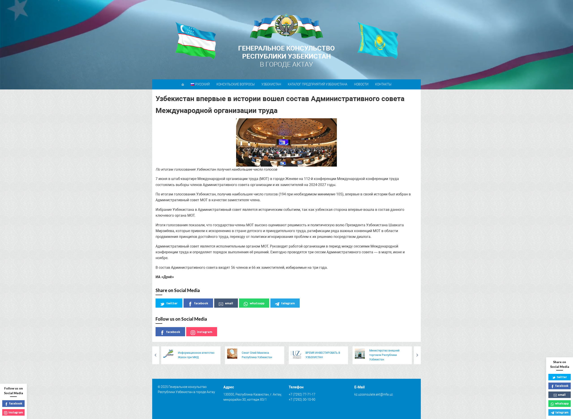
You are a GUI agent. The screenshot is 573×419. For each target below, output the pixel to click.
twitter (171, 303)
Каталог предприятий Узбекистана (317, 84)
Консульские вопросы (235, 84)
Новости (361, 84)
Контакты (383, 84)
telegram (288, 303)
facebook (201, 303)
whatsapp (257, 303)
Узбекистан (271, 84)
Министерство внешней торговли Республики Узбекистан (384, 355)
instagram (204, 332)
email (229, 303)
